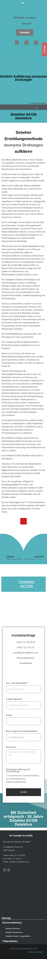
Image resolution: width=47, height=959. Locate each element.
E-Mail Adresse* (14, 699)
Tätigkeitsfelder (10, 941)
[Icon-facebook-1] (17, 42)
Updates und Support (35, 952)
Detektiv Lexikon (24, 17)
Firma (9, 715)
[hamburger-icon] (37, 108)
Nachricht (11, 747)
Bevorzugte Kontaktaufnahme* (22, 731)
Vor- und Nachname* (17, 683)
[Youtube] (26, 42)
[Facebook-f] (4, 869)
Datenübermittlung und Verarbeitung (18, 770)
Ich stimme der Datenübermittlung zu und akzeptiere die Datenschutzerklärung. (22, 778)
